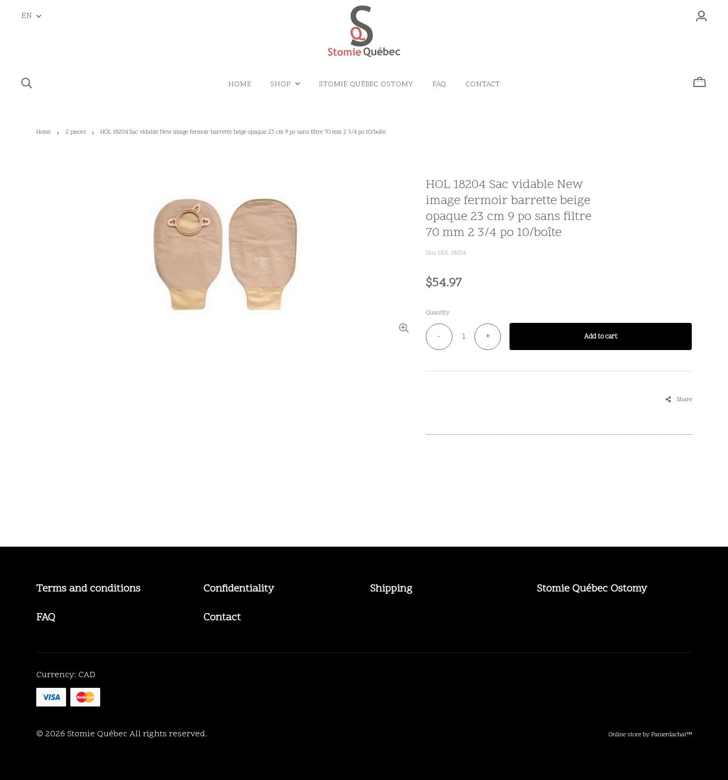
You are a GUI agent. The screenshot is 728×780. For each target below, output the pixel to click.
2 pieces (76, 132)
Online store (625, 734)
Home (43, 132)
